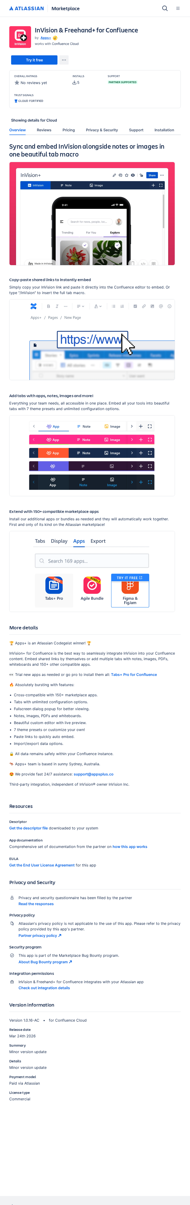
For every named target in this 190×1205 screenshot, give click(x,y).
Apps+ (46, 38)
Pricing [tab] (69, 130)
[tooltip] (54, 38)
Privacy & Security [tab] (102, 130)
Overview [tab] (17, 130)
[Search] (165, 8)
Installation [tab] (164, 130)
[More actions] (64, 60)
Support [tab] (136, 130)
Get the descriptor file (28, 828)
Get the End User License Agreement (42, 865)
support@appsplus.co (94, 774)
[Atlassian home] (26, 8)
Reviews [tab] (44, 130)
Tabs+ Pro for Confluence (134, 674)
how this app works (130, 846)
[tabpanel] (95, 626)
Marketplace (65, 8)
